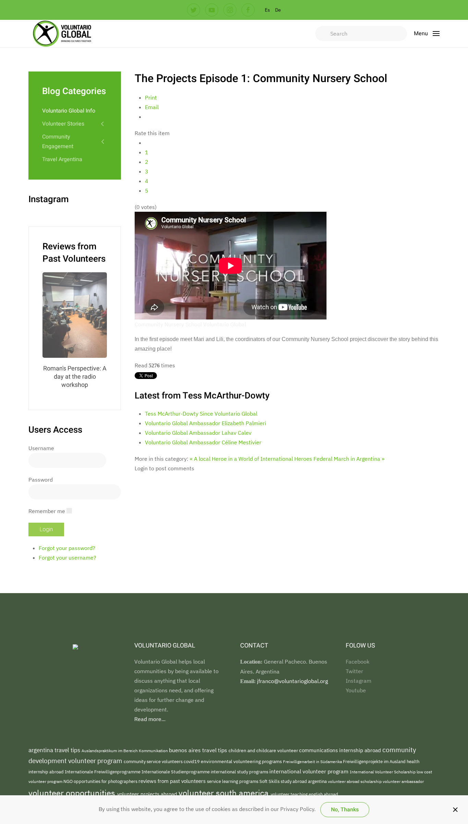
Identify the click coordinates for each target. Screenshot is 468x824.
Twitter (354, 671)
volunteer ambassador (403, 781)
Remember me (46, 511)
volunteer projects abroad (147, 794)
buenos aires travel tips (199, 750)
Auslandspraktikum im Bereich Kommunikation (125, 750)
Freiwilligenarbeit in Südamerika (313, 761)
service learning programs (233, 781)
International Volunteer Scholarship (383, 771)
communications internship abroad (340, 750)
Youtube (356, 690)
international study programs (240, 772)
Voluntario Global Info (68, 111)
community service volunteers (154, 761)
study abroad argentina (304, 781)
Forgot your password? (67, 548)
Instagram (358, 680)
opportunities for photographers (106, 781)
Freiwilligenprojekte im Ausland (375, 761)
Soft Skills (270, 781)
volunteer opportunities (72, 792)
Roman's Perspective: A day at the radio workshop (75, 377)
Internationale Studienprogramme (176, 772)
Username (41, 448)
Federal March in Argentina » (348, 458)
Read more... (149, 719)
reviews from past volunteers (172, 781)
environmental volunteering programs (242, 761)
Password (40, 479)
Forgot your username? (67, 557)
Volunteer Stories (63, 124)
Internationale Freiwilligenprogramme (103, 771)
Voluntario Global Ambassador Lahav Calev (198, 432)
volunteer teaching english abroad (304, 794)
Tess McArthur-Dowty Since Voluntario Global (201, 413)
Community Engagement (57, 142)
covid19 (192, 761)
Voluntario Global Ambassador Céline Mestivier (203, 442)
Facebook (357, 661)
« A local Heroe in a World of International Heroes (251, 458)
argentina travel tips (55, 750)
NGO (68, 781)
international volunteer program (309, 771)
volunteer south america (224, 792)
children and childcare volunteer (264, 750)
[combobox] (361, 33)
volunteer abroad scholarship (355, 781)
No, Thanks (345, 810)
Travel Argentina (62, 159)
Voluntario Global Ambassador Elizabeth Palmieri (205, 423)
